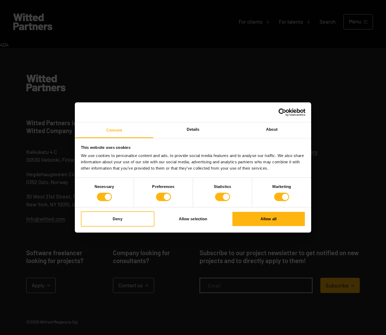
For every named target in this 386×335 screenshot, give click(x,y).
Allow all (268, 219)
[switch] (163, 197)
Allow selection (193, 219)
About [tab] (272, 129)
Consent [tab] (114, 130)
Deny (117, 219)
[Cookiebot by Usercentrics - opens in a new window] (282, 112)
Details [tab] (193, 129)
